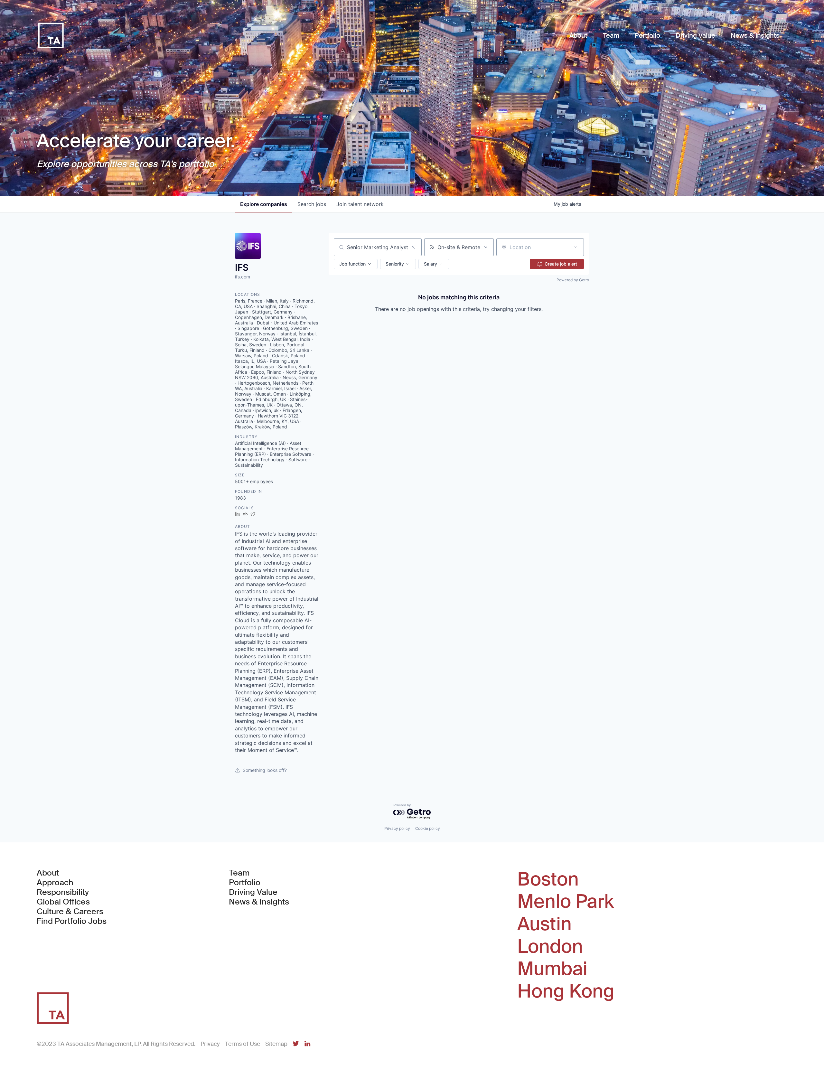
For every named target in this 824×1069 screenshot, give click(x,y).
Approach (55, 882)
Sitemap (276, 1044)
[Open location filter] (575, 247)
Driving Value (253, 892)
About (48, 873)
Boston (548, 879)
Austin (544, 924)
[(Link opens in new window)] (296, 1044)
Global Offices (63, 902)
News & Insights (259, 902)
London (550, 946)
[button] (356, 264)
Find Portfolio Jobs (72, 921)
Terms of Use (242, 1044)
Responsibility (63, 892)
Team (239, 873)
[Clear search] (413, 247)
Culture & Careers (70, 911)
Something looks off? (265, 770)
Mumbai (552, 969)
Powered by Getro (573, 279)
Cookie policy (427, 828)
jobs (311, 204)
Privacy (210, 1044)
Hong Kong (565, 991)
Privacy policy (397, 828)
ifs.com (242, 276)
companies (263, 204)
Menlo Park (565, 901)
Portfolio (244, 882)
